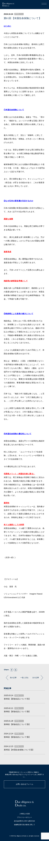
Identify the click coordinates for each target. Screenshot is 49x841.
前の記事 (13, 677)
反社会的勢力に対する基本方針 (24, 821)
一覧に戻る (24, 677)
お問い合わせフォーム (24, 784)
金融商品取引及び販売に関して (24, 824)
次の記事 (35, 677)
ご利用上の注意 (24, 814)
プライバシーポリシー (24, 817)
